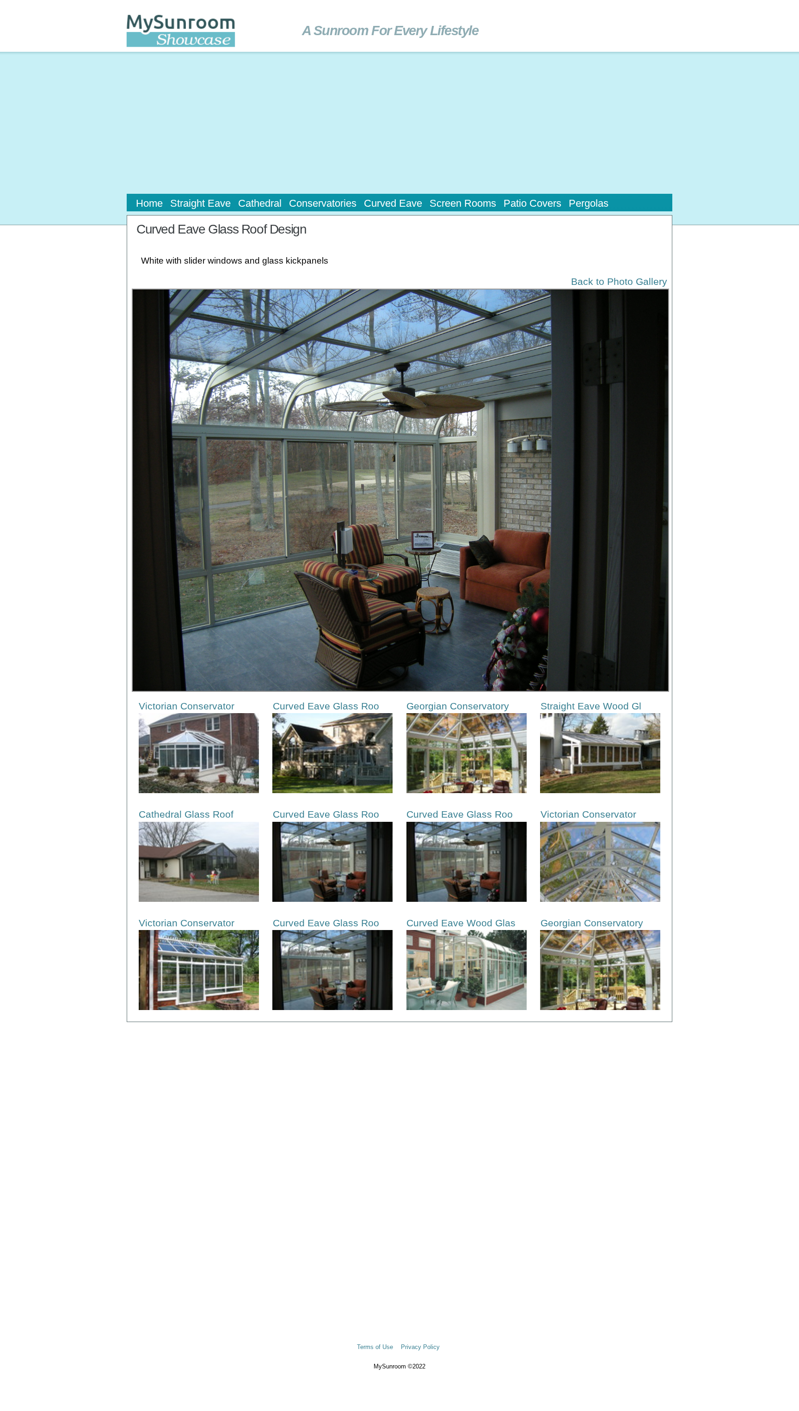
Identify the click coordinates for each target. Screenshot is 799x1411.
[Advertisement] (399, 122)
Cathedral (260, 203)
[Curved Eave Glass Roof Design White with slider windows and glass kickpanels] (399, 483)
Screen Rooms (463, 203)
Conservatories (322, 203)
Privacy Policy (420, 1346)
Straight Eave (200, 203)
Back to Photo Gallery (619, 281)
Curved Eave (393, 203)
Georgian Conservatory (457, 706)
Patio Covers (532, 203)
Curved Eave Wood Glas (461, 923)
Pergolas (588, 203)
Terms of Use (375, 1346)
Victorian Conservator (186, 706)
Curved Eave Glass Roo (326, 706)
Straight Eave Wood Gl (591, 706)
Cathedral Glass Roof (186, 814)
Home (149, 203)
